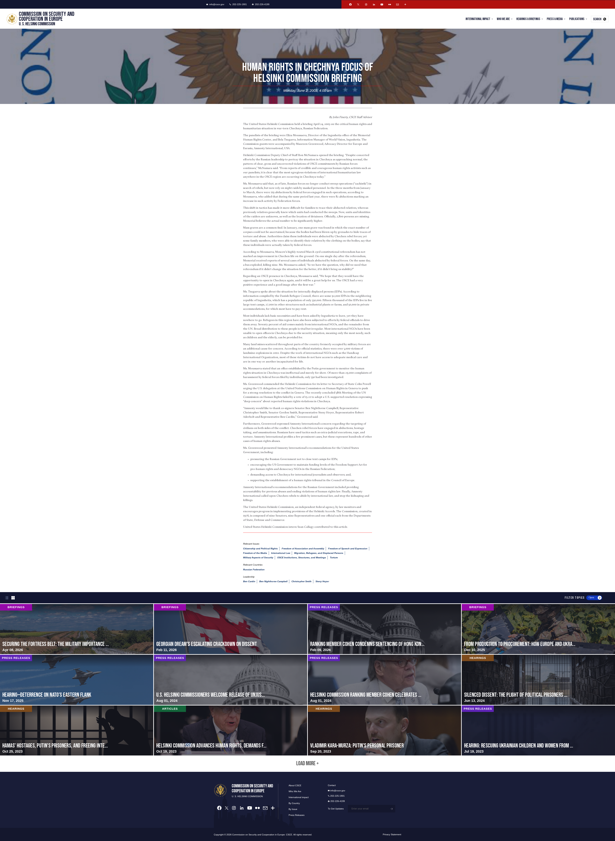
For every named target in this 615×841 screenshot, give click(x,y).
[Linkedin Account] (373, 4)
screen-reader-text (76, 629)
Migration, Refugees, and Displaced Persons (318, 553)
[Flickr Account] (389, 4)
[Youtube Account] (381, 4)
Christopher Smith (301, 581)
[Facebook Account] (350, 4)
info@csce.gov (216, 4)
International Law (280, 553)
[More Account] (405, 4)
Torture (334, 557)
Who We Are (503, 19)
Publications (576, 19)
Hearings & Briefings (528, 19)
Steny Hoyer (322, 581)
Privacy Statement (392, 834)
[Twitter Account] (358, 4)
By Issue (293, 809)
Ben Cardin (249, 581)
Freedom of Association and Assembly (303, 548)
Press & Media (555, 19)
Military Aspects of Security (258, 557)
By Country (294, 803)
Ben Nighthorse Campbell (273, 581)
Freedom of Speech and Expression (348, 548)
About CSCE (295, 785)
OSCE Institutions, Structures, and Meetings (301, 557)
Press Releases (296, 815)
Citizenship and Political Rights (260, 548)
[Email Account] (397, 4)
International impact (299, 797)
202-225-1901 (239, 4)
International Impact (478, 19)
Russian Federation (254, 569)
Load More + (307, 764)
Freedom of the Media (255, 553)
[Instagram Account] (366, 4)
